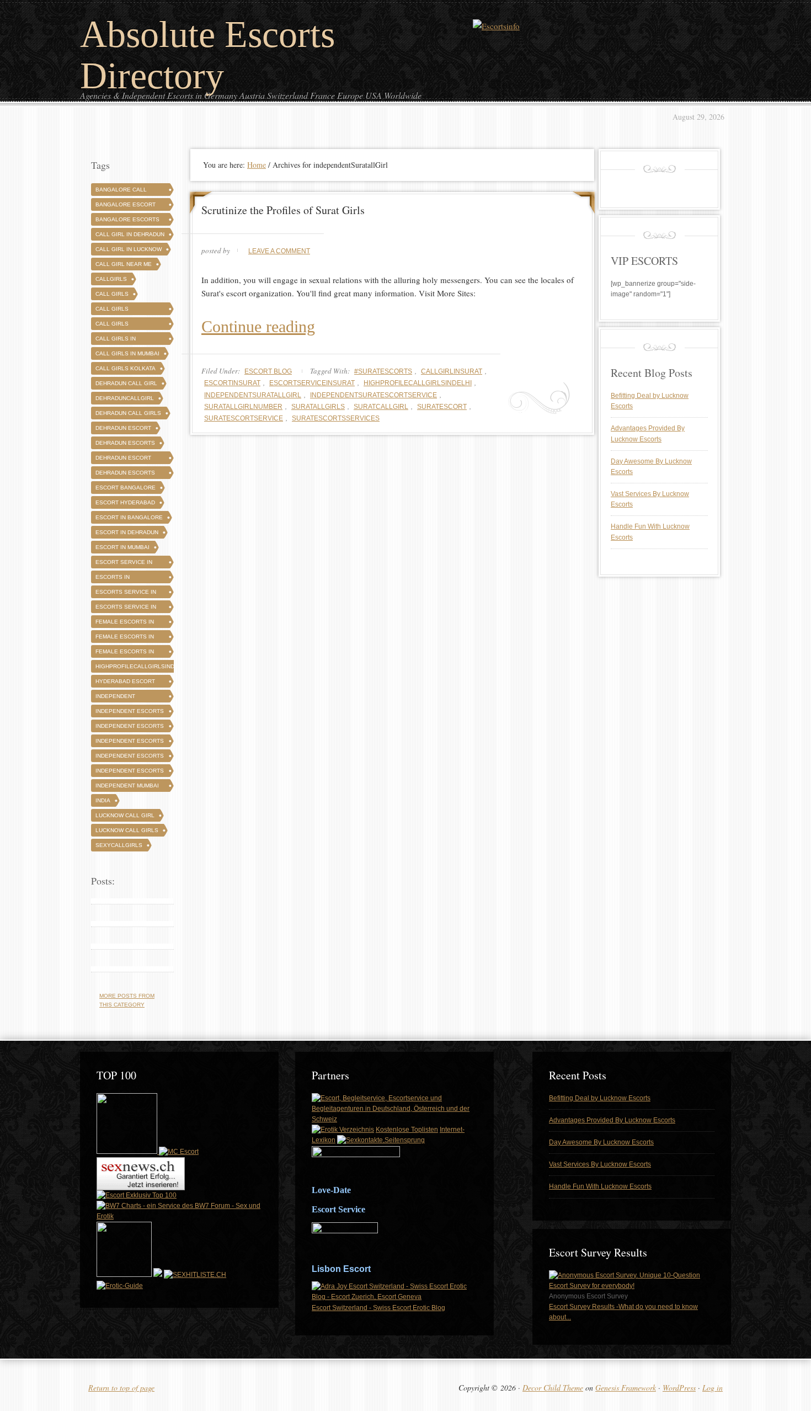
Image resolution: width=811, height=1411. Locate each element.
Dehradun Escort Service (123, 459)
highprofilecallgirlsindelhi (418, 383)
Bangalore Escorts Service (127, 221)
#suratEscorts (383, 371)
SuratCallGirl (381, 407)
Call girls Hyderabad (112, 325)
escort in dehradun (126, 532)
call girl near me (123, 264)
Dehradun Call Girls (128, 413)
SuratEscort (442, 407)
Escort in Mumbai (122, 547)
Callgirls (111, 279)
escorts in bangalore (113, 578)
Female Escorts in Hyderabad (124, 638)
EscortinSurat (232, 383)
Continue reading (258, 326)
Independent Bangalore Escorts (127, 697)
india (102, 800)
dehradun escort (123, 428)
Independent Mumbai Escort (127, 787)
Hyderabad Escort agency (125, 683)
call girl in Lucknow (128, 249)
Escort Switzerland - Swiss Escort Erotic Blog (378, 1308)
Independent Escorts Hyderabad (129, 727)
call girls (112, 294)
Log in (712, 1387)
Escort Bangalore (125, 487)
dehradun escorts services (125, 474)
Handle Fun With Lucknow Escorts (600, 1186)
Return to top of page (121, 1387)
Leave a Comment (279, 251)
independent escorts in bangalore (129, 742)
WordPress (679, 1387)
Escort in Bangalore (129, 517)
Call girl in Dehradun (129, 234)
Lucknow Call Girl (124, 815)
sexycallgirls (118, 845)
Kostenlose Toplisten (407, 1129)
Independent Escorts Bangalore (129, 712)
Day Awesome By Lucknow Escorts (601, 1142)
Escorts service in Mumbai (125, 608)
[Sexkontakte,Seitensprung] (381, 1140)
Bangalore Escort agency (125, 206)
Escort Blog (268, 371)
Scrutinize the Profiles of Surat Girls (283, 210)
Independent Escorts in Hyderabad (129, 757)
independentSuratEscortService (373, 395)
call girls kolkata (125, 368)
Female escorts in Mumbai (124, 653)
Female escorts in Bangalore (124, 623)
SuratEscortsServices (336, 418)
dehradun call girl (126, 383)
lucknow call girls (126, 830)
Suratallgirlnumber (243, 407)
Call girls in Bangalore (115, 340)
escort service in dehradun (123, 563)
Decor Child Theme (552, 1387)
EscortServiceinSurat (312, 383)
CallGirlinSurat (451, 371)
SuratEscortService (243, 418)
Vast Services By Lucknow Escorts (600, 1164)
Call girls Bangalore (113, 310)
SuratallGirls (318, 407)
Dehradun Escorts (125, 443)
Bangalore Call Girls (121, 191)
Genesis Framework (625, 1387)
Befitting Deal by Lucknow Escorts (599, 1098)
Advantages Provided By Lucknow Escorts (612, 1120)
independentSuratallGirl (252, 395)
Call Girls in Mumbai (127, 353)
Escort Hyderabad (125, 502)
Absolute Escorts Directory (207, 55)
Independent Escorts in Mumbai (129, 772)
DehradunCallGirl (124, 398)
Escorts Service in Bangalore (125, 593)
